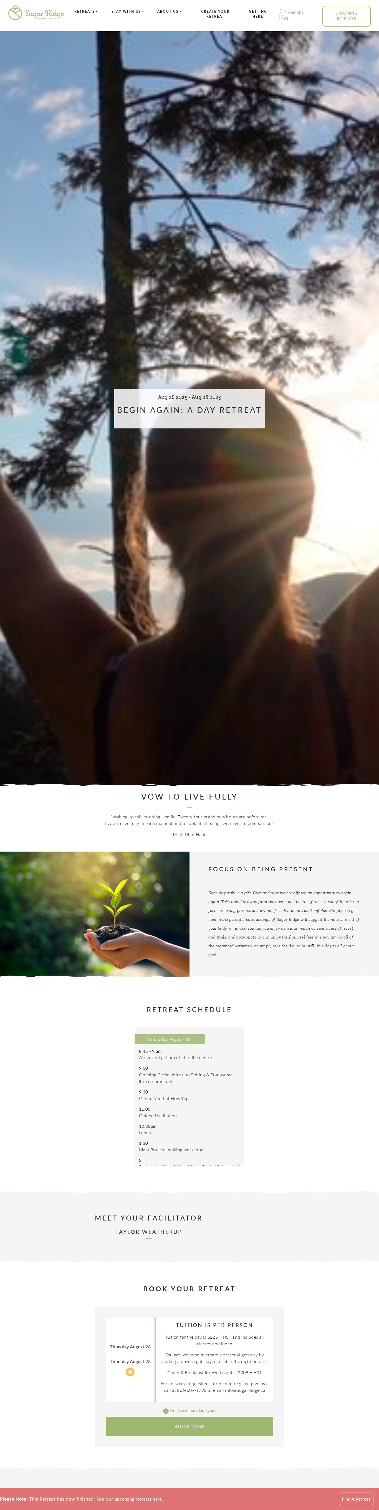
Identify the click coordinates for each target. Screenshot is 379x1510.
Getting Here (258, 14)
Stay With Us (126, 11)
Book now (190, 1426)
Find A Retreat (356, 1499)
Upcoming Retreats (346, 16)
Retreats (84, 11)
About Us (168, 11)
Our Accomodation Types (192, 1410)
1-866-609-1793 (292, 15)
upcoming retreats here (138, 1499)
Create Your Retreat (215, 14)
